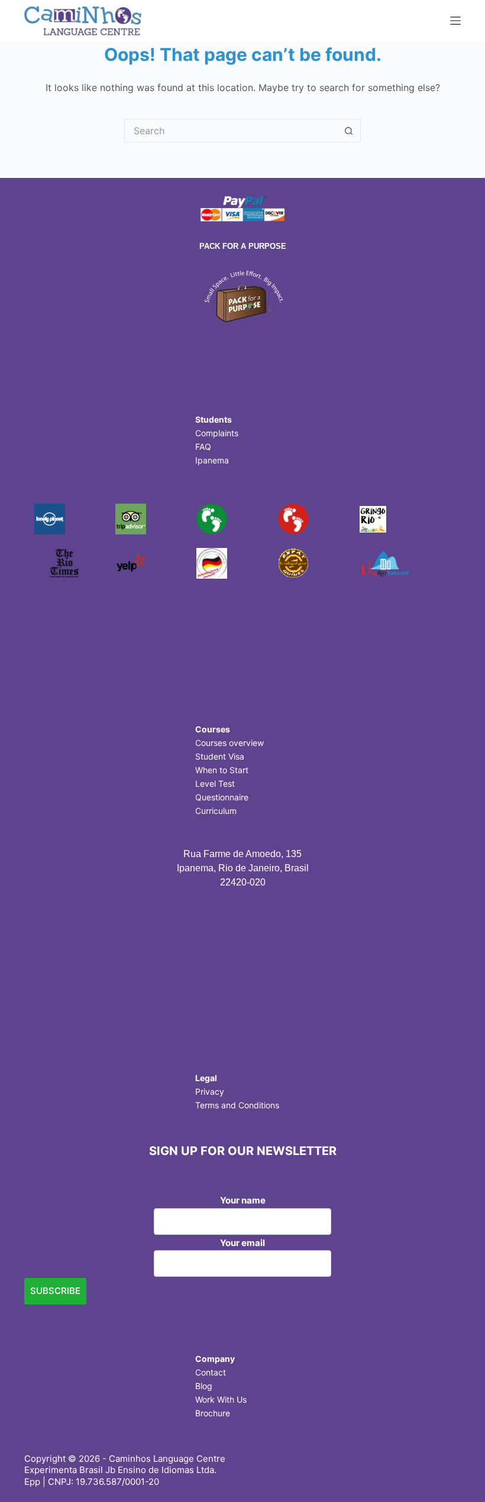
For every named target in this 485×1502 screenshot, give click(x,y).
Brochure (212, 1413)
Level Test (215, 783)
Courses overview (229, 743)
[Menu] (455, 20)
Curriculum (216, 811)
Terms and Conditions (237, 1105)
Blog (203, 1386)
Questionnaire (221, 797)
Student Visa (219, 756)
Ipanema (212, 460)
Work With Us (221, 1399)
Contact (210, 1372)
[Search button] (349, 130)
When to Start (221, 770)
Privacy (209, 1091)
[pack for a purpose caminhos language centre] (242, 295)
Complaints (216, 433)
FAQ (203, 447)
